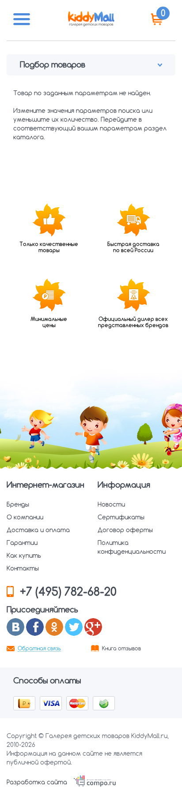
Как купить (24, 556)
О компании (25, 517)
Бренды (18, 504)
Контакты (23, 568)
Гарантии (22, 543)
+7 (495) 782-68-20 (68, 591)
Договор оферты (125, 530)
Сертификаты (121, 517)
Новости (111, 504)
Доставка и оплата (38, 530)
